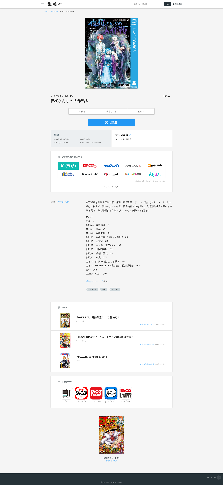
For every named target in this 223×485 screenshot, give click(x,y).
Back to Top (213, 477)
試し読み (111, 122)
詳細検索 (178, 4)
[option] (111, 53)
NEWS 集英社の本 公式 (147, 325)
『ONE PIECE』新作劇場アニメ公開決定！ (98, 317)
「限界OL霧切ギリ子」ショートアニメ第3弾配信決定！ (104, 337)
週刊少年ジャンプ (94, 281)
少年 (104, 289)
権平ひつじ (63, 202)
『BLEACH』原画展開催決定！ (92, 357)
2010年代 (92, 289)
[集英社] (54, 4)
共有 (165, 96)
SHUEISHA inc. (106, 482)
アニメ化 (115, 289)
